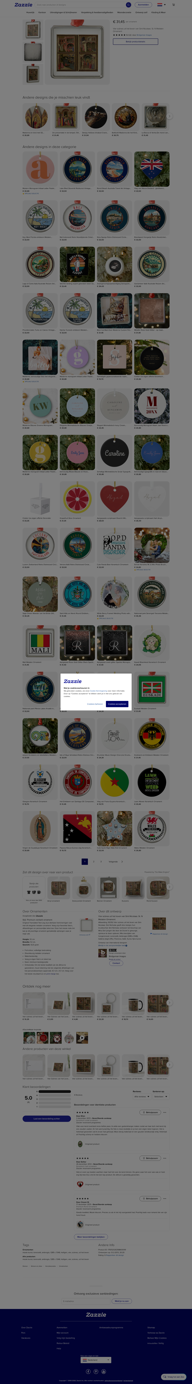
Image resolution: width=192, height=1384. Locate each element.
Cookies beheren (95, 704)
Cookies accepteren (117, 704)
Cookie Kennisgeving (98, 691)
